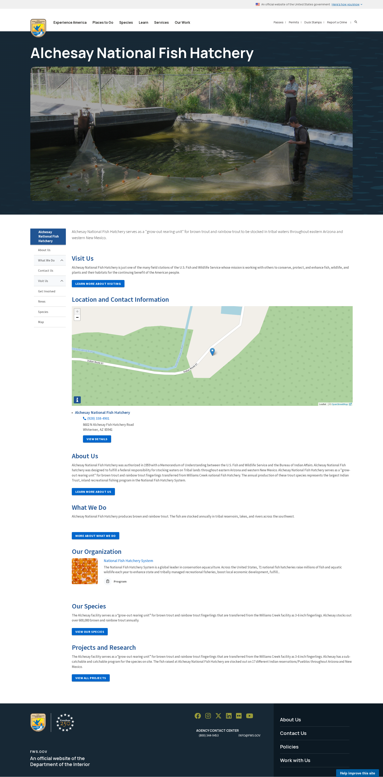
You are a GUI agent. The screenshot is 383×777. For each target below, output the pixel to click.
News (41, 301)
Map (41, 322)
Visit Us (43, 281)
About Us (44, 250)
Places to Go (103, 22)
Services (161, 22)
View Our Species (89, 632)
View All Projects (90, 678)
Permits (294, 22)
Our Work (182, 22)
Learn (143, 22)
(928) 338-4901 (98, 418)
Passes (278, 22)
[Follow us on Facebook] (199, 716)
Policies (289, 746)
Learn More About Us (93, 492)
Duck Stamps (313, 22)
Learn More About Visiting (98, 284)
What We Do (46, 260)
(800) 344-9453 (209, 735)
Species (126, 22)
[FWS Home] (38, 28)
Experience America (70, 22)
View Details (97, 439)
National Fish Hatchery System (128, 560)
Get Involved (46, 291)
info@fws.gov (249, 735)
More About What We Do (95, 536)
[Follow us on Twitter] (219, 716)
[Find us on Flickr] (240, 716)
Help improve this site (357, 773)
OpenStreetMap (340, 404)
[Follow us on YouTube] (251, 716)
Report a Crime (337, 22)
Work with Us (295, 760)
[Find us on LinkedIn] (230, 716)
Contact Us (45, 270)
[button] (212, 352)
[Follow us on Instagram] (209, 716)
